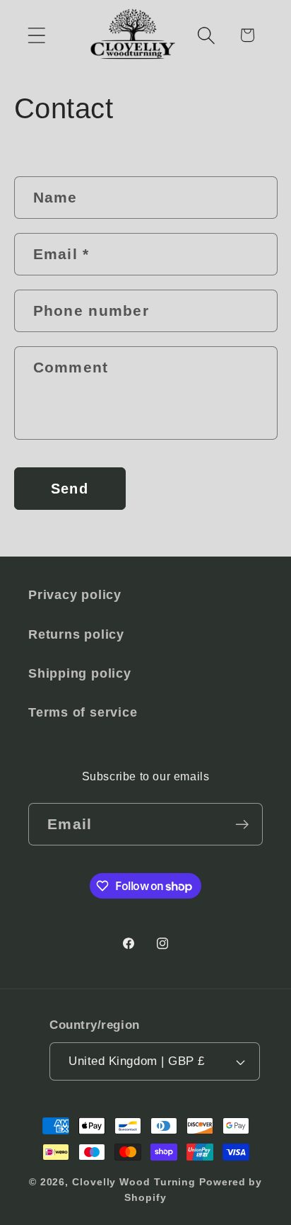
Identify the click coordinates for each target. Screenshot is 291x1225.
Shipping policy (79, 673)
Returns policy (76, 634)
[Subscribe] (242, 824)
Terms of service (82, 712)
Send (69, 488)
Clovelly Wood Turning (134, 1181)
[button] (36, 35)
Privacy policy (74, 595)
